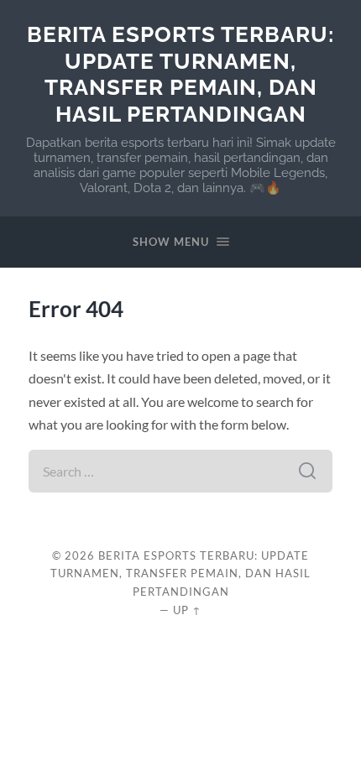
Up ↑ (187, 610)
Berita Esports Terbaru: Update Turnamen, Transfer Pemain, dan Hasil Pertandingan (180, 74)
